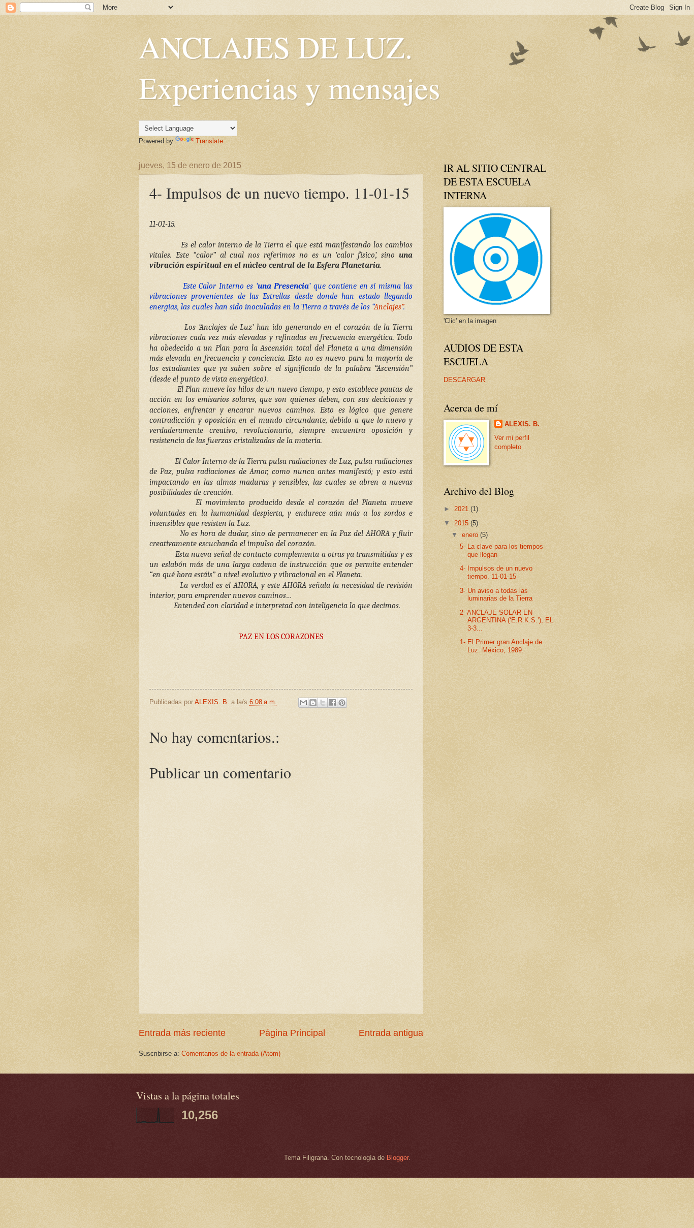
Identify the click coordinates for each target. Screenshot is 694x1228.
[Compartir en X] (323, 703)
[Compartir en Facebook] (332, 703)
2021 (462, 509)
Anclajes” (388, 306)
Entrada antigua (391, 1033)
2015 (462, 523)
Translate (209, 141)
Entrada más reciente (182, 1033)
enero (471, 535)
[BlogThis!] (313, 703)
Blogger (397, 1157)
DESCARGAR (464, 380)
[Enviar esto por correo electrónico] (303, 703)
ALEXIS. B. (522, 424)
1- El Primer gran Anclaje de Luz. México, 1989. (501, 645)
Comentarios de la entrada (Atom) (230, 1053)
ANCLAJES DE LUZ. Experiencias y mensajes (289, 67)
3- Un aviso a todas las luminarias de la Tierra (496, 594)
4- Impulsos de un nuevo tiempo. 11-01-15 (496, 572)
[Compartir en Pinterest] (342, 703)
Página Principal (292, 1033)
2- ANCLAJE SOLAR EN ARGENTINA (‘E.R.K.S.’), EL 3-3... (506, 620)
